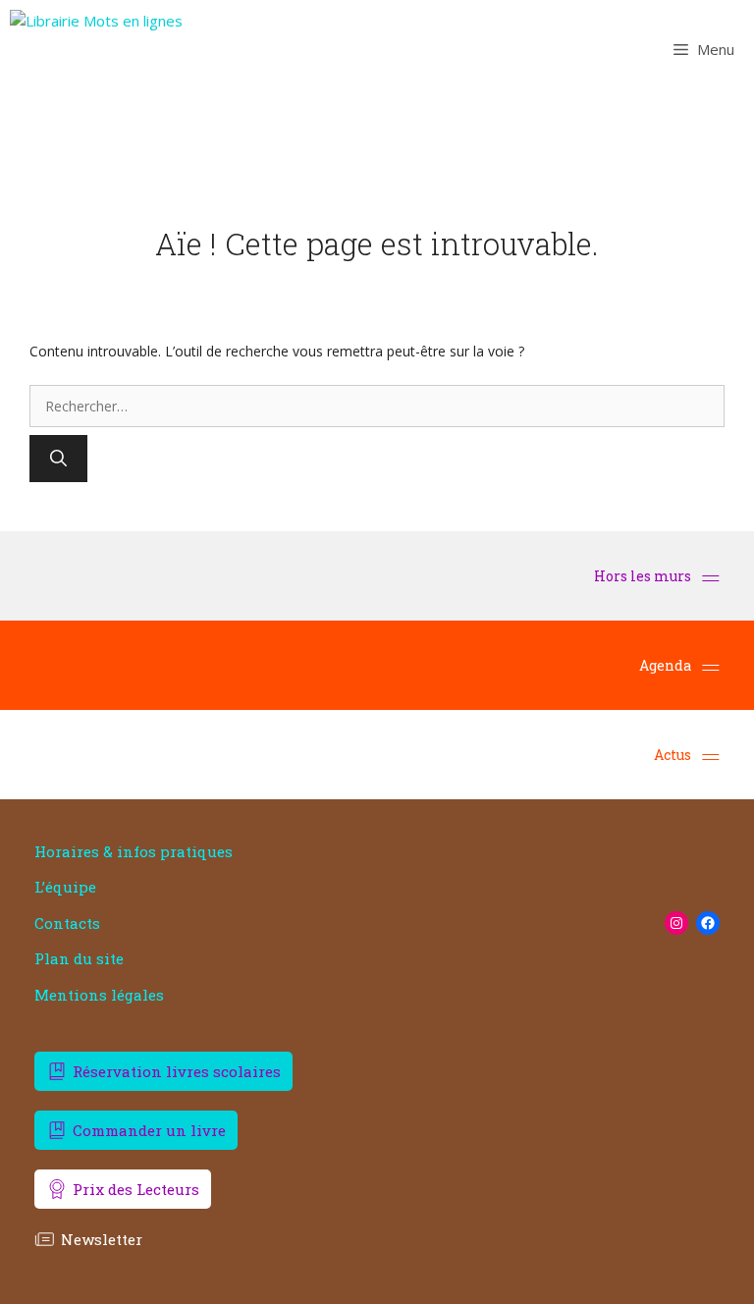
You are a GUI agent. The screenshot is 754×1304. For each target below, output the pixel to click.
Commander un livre (149, 1130)
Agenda (665, 665)
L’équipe (65, 887)
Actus (672, 754)
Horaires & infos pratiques (133, 851)
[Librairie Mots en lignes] (96, 49)
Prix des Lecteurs (136, 1189)
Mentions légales (99, 995)
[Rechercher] (58, 458)
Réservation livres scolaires (177, 1071)
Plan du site (79, 959)
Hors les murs (644, 576)
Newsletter (101, 1239)
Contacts (67, 923)
